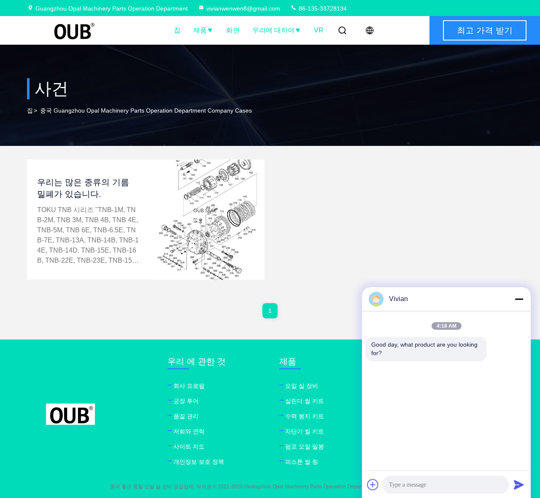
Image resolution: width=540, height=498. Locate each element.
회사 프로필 (189, 385)
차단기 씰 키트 (304, 431)
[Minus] (519, 299)
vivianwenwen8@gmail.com (243, 8)
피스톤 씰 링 (301, 461)
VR (319, 30)
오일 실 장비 (301, 385)
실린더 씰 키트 (304, 401)
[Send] (519, 484)
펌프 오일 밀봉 (304, 446)
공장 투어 (186, 401)
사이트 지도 (189, 446)
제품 (200, 30)
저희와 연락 (189, 431)
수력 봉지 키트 (304, 416)
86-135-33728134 (322, 8)
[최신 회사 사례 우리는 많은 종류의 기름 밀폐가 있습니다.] (208, 219)
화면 (233, 30)
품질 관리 (186, 416)
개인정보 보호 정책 (198, 461)
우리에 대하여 (273, 30)
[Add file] (373, 484)
